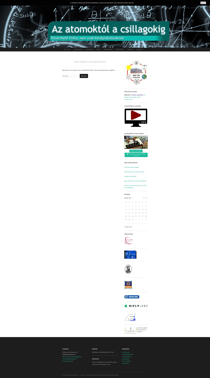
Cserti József (125, 352)
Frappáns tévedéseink (130, 176)
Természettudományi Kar (69, 359)
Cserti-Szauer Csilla (127, 354)
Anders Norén (113, 375)
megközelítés (108, 49)
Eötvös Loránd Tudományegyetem (72, 356)
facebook (139, 49)
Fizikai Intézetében (67, 361)
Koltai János (125, 363)
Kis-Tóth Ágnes (126, 361)
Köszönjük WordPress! (70, 375)
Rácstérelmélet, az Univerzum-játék (134, 172)
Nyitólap (67, 49)
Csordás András (126, 356)
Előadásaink (78, 49)
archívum (119, 49)
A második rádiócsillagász (131, 167)
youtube (130, 49)
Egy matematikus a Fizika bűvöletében (135, 181)
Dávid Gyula (125, 359)
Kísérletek (89, 49)
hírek (98, 49)
